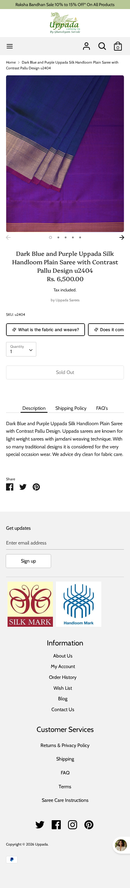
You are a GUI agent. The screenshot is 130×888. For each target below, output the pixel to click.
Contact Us (62, 709)
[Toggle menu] (9, 46)
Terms (65, 786)
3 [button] (66, 237)
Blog (62, 698)
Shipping (65, 759)
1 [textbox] (11, 351)
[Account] (86, 44)
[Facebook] (56, 823)
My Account (63, 666)
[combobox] (21, 349)
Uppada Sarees (68, 300)
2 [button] (58, 237)
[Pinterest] (88, 823)
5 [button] (80, 237)
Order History (62, 677)
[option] (65, 153)
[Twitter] (39, 823)
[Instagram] (72, 823)
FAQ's (102, 408)
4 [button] (73, 237)
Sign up (28, 561)
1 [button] (50, 237)
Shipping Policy (70, 408)
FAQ (65, 773)
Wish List (63, 688)
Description (34, 408)
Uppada (41, 844)
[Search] (102, 44)
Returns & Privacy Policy (65, 745)
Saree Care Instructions (65, 800)
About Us (63, 656)
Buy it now (65, 390)
